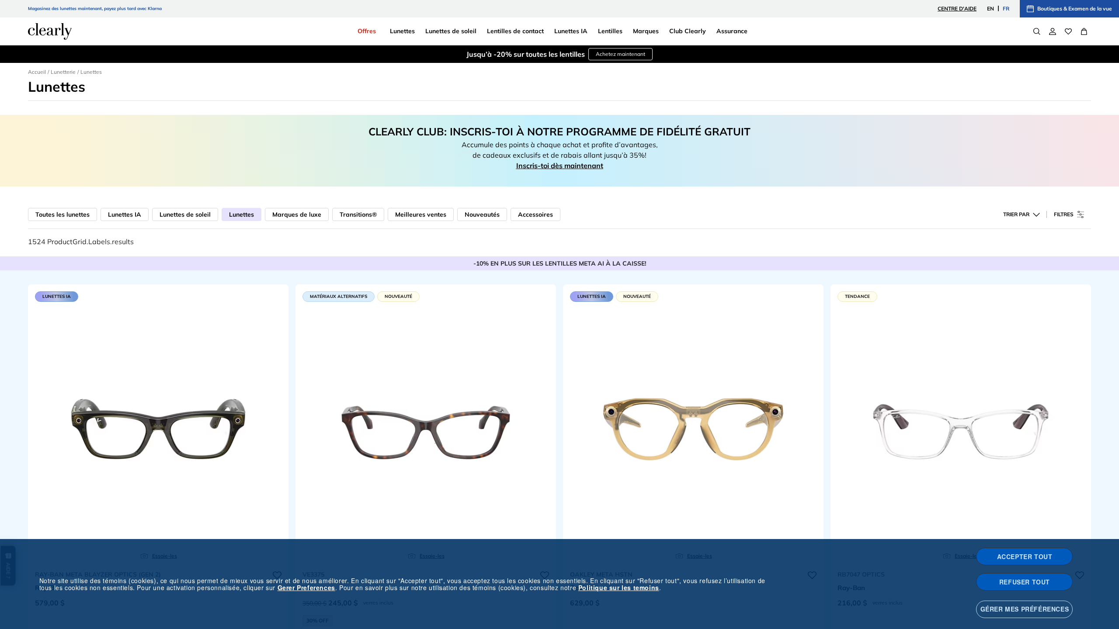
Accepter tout (1025, 556)
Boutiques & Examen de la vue (1074, 8)
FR (1006, 8)
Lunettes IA (124, 214)
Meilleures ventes (420, 214)
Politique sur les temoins (618, 587)
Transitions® (358, 214)
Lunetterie (63, 72)
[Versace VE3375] (425, 425)
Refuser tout (1024, 581)
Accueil (37, 72)
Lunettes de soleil (185, 214)
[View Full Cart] (1084, 31)
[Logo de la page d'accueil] (50, 31)
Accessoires (535, 214)
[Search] (1037, 31)
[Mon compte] (1053, 31)
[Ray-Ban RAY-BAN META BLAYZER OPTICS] (158, 425)
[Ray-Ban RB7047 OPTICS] (961, 425)
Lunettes (241, 214)
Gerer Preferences (306, 587)
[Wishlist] (1068, 31)
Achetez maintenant (620, 54)
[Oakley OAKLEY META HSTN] (693, 425)
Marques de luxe (296, 214)
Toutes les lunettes (62, 214)
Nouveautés (482, 214)
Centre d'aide (957, 8)
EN (990, 8)
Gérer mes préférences (1024, 609)
